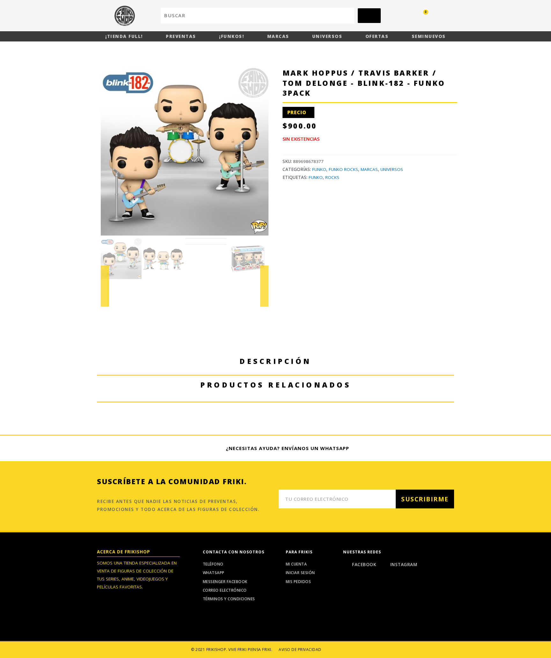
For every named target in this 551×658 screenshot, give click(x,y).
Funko (319, 169)
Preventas (181, 36)
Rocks (332, 177)
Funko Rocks (343, 169)
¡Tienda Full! (124, 36)
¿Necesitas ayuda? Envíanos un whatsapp (287, 448)
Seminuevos (429, 36)
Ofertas (377, 36)
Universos (327, 36)
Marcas (278, 36)
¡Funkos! (231, 36)
